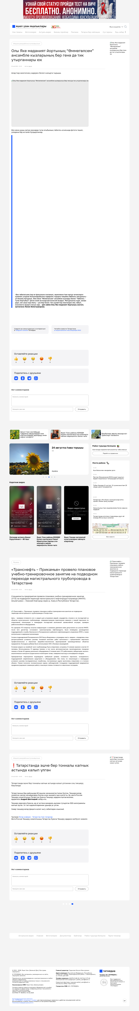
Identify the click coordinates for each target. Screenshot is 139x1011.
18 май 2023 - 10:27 (16, 589)
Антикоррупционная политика (22, 999)
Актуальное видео (26, 936)
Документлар (65, 936)
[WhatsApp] (36, 378)
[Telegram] (29, 378)
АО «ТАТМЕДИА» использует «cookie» (24, 1000)
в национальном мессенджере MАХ (67, 330)
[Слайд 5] (54, 477)
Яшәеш (16, 562)
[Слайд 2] (46, 477)
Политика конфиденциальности (22, 1002)
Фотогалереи (51, 936)
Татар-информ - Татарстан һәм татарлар (36, 817)
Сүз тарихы (107, 32)
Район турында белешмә (95, 936)
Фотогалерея (30, 32)
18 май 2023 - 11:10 (16, 66)
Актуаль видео (45, 32)
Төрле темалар (114, 936)
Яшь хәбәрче (120, 32)
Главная (39, 936)
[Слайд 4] (51, 477)
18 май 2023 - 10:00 (16, 776)
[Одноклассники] (23, 378)
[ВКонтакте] (16, 378)
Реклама (74, 32)
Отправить (82, 409)
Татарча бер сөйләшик (90, 32)
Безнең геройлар (61, 32)
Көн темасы (17, 32)
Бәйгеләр (78, 936)
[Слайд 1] (43, 477)
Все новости (110, 537)
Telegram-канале (21, 330)
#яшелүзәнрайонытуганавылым (26, 44)
